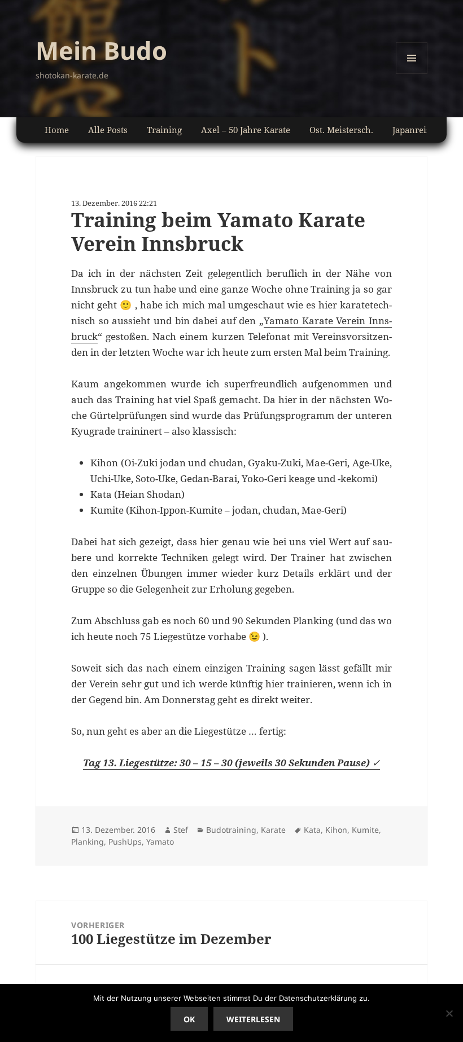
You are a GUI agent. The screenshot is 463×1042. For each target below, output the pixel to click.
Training (164, 129)
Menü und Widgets (411, 73)
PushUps (125, 841)
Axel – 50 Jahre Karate (245, 129)
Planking (87, 841)
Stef (180, 829)
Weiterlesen (253, 1019)
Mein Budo (101, 50)
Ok (189, 1019)
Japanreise (413, 129)
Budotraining (231, 829)
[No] (449, 1013)
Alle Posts (108, 129)
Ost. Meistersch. (341, 129)
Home (57, 129)
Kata (312, 829)
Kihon (336, 829)
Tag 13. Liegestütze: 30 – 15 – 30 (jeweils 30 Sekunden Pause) (227, 762)
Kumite (365, 829)
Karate (273, 829)
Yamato (160, 841)
